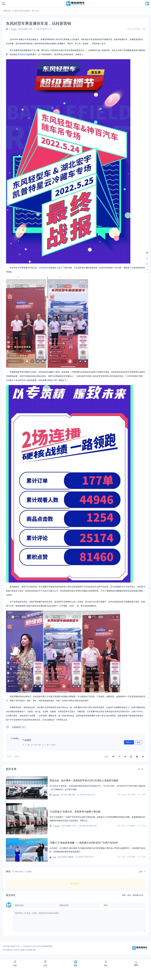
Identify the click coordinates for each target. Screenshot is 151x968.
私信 (138, 742)
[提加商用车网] (75, 3)
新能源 (71, 857)
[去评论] (147, 263)
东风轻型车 (22, 54)
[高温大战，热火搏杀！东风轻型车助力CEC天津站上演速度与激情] (27, 787)
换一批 (140, 769)
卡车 (33, 10)
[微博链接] (147, 252)
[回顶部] (147, 269)
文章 (20, 10)
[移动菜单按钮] (4, 3)
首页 (16, 10)
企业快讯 (26, 10)
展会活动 (71, 795)
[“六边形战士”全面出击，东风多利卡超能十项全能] (27, 818)
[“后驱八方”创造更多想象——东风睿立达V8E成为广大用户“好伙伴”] (27, 849)
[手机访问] (147, 258)
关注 (129, 742)
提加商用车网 (47, 946)
